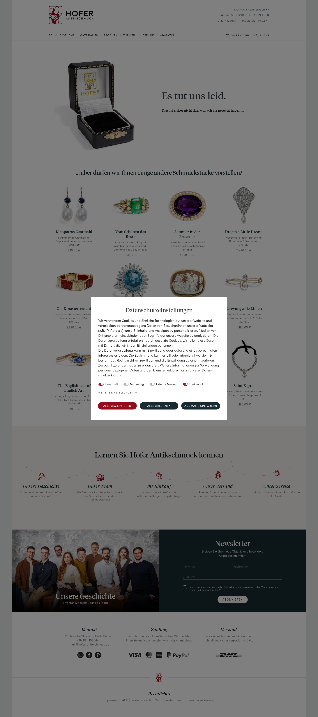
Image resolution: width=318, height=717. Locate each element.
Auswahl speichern (200, 406)
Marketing (137, 384)
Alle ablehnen (159, 406)
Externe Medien (166, 384)
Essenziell (111, 384)
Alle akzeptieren (117, 406)
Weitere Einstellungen (115, 392)
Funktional (196, 384)
